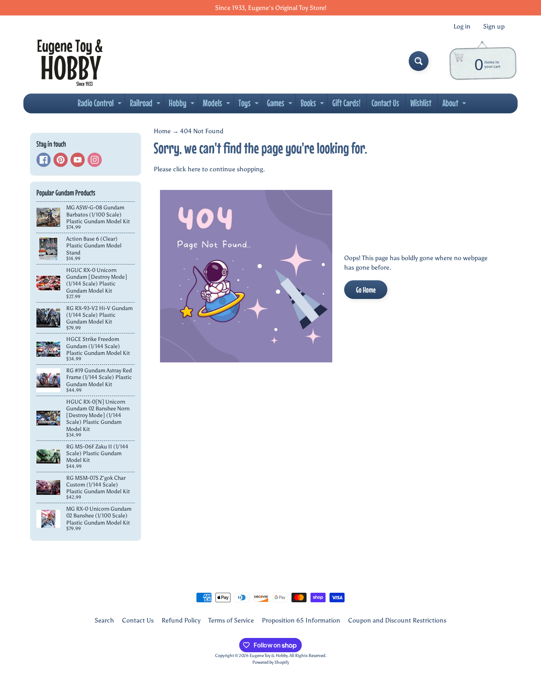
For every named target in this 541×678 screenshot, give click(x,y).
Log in (462, 26)
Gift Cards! (346, 103)
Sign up (494, 26)
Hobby (182, 105)
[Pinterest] (60, 160)
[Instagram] (95, 160)
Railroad (146, 105)
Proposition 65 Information (301, 620)
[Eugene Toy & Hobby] (69, 61)
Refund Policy (181, 620)
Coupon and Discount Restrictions (397, 620)
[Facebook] (43, 160)
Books (313, 105)
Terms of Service (231, 620)
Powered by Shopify (270, 662)
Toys (249, 105)
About (455, 105)
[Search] (419, 61)
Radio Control (101, 105)
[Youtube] (77, 160)
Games (280, 105)
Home (162, 131)
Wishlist (420, 103)
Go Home (365, 289)
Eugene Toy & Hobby (269, 655)
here (194, 169)
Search (104, 620)
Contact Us (385, 103)
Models (217, 105)
